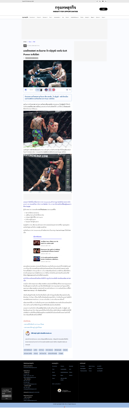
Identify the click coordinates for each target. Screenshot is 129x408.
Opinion (97, 17)
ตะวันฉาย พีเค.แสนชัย (52, 353)
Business (45, 17)
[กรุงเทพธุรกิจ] (25, 17)
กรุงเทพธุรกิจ (83, 368)
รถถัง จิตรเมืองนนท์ (28, 350)
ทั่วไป (34, 42)
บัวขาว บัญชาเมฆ (49, 350)
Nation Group (92, 366)
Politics (81, 17)
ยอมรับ (6, 396)
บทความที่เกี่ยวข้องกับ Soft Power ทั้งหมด (34, 324)
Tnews (90, 371)
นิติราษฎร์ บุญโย (58, 350)
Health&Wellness (74, 17)
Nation (90, 368)
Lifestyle (86, 17)
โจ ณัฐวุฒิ (61, 353)
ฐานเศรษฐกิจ (99, 371)
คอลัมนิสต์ (65, 350)
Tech (50, 17)
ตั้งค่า (7, 398)
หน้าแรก (25, 42)
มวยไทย (35, 350)
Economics (32, 17)
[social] (97, 1)
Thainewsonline (83, 371)
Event (103, 17)
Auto (63, 17)
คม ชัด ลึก (99, 366)
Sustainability (56, 17)
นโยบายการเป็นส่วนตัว (64, 379)
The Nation (82, 366)
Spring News (100, 368)
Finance (38, 17)
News (92, 17)
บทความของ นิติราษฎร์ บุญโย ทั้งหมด (33, 327)
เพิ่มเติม (3, 393)
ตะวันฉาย (36, 353)
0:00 (30, 89)
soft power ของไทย (28, 353)
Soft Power (41, 350)
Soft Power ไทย (43, 353)
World (67, 17)
